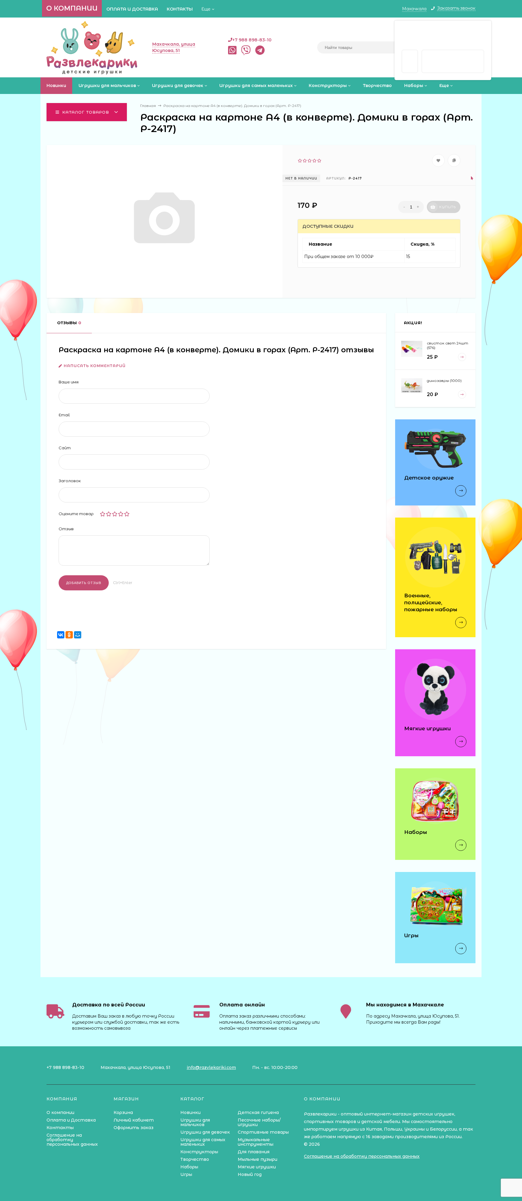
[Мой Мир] (77, 634)
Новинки (190, 1112)
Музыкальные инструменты (255, 1142)
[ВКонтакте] (60, 634)
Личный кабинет (134, 1120)
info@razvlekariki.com (211, 1067)
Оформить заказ (133, 1127)
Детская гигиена (258, 1112)
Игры (186, 1174)
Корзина (123, 1112)
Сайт (65, 447)
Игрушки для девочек (205, 1132)
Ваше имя (69, 381)
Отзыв (66, 528)
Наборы (189, 1167)
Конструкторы (199, 1151)
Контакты (180, 9)
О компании (72, 8)
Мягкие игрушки (257, 1167)
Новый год (250, 1174)
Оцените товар (76, 513)
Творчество (194, 1159)
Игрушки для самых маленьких (202, 1142)
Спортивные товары (263, 1132)
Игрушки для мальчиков (195, 1122)
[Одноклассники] (69, 634)
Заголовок (70, 480)
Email (64, 414)
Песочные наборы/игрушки (259, 1122)
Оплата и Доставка (132, 9)
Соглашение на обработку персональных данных (72, 1139)
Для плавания (253, 1151)
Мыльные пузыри (257, 1159)
